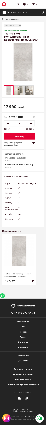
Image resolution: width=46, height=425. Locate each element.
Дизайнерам (23, 356)
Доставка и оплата (23, 369)
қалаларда (21, 158)
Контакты (23, 342)
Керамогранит (12, 19)
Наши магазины (23, 379)
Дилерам (23, 361)
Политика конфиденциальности (23, 384)
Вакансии (23, 347)
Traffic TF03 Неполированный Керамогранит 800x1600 (17, 275)
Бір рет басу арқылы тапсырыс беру (13, 144)
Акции (23, 337)
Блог (23, 327)
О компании (23, 322)
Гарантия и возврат (23, 374)
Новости (23, 332)
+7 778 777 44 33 (24, 312)
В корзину (19, 136)
